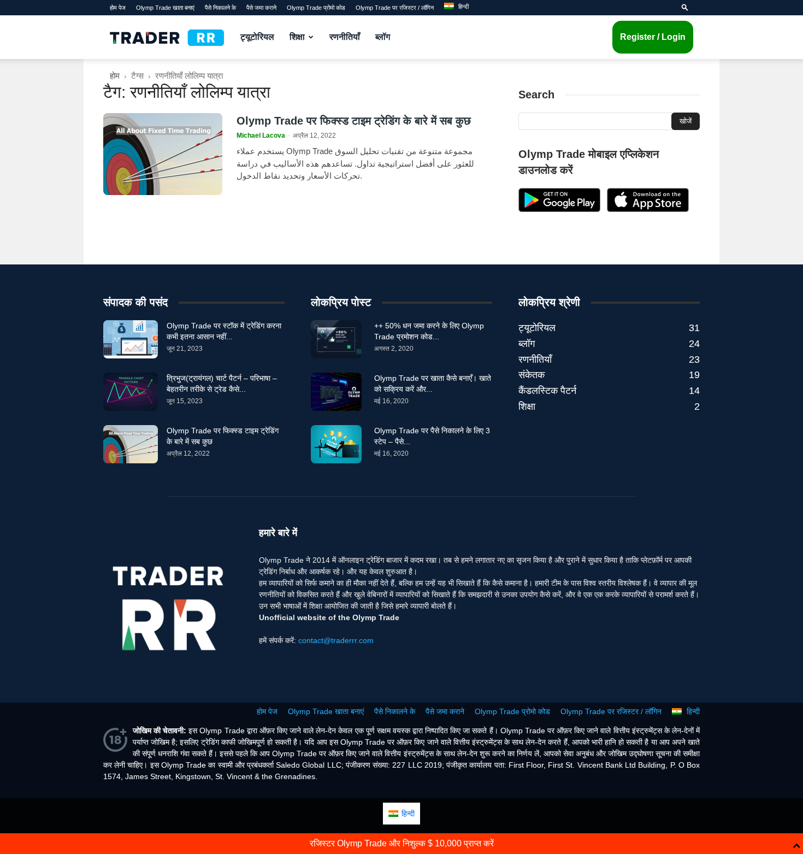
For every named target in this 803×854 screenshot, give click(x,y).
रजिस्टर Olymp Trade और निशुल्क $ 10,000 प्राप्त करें (402, 843)
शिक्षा (297, 37)
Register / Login (653, 37)
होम (115, 75)
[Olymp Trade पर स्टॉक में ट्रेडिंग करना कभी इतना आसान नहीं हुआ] (130, 339)
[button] (685, 7)
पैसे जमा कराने (261, 7)
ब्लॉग (382, 37)
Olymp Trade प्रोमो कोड (316, 7)
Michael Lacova (261, 135)
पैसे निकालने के (220, 7)
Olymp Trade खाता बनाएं (165, 7)
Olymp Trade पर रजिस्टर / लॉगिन (395, 7)
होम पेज (118, 7)
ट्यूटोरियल (257, 37)
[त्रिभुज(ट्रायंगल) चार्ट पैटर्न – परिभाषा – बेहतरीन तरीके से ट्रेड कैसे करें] (130, 392)
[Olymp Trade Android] (559, 209)
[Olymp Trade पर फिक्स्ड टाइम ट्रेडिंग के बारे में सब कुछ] (162, 154)
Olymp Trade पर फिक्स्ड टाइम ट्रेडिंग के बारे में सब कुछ (354, 121)
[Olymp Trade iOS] (648, 209)
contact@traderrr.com (336, 640)
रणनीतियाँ (344, 37)
